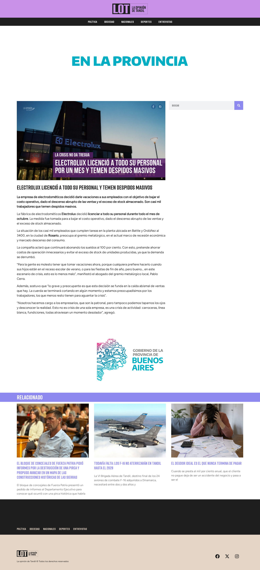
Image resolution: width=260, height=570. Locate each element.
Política (92, 21)
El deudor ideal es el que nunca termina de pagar (206, 463)
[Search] (238, 105)
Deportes (146, 21)
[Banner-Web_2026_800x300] (130, 385)
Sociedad (109, 21)
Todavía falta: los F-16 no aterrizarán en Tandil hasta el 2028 (127, 465)
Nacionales (127, 21)
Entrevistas (165, 21)
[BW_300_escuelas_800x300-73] (130, 86)
